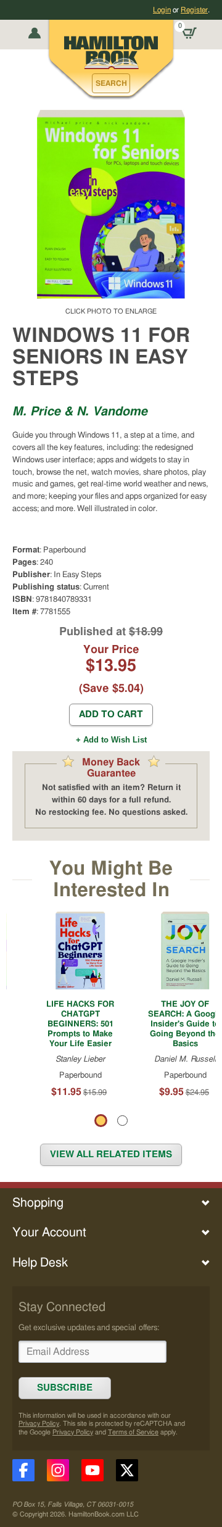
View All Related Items (111, 1154)
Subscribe (64, 1387)
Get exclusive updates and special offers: (88, 1327)
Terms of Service (133, 1432)
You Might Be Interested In (111, 879)
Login (162, 10)
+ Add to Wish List (111, 739)
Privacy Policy (38, 1423)
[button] (111, 83)
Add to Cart (111, 714)
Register (194, 10)
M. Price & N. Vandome (79, 412)
